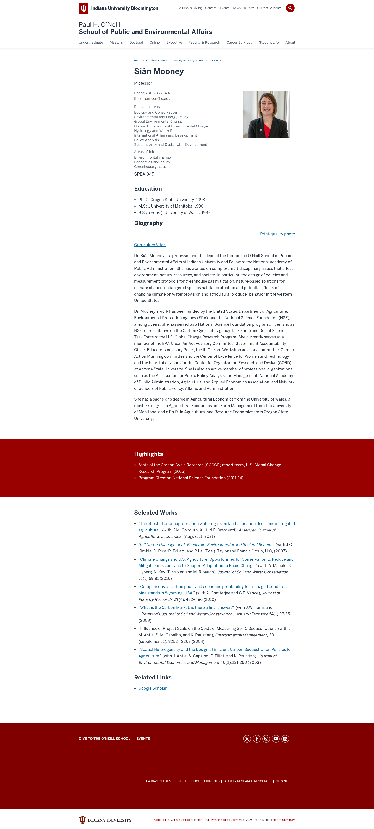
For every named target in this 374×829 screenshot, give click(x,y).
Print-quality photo (277, 234)
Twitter (247, 739)
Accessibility (161, 820)
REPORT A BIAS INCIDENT (154, 781)
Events (143, 738)
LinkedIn (285, 739)
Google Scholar (153, 688)
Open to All (202, 820)
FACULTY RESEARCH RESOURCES (247, 781)
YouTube (276, 739)
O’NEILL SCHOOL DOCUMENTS (197, 781)
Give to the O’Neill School (104, 738)
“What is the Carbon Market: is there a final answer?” (187, 607)
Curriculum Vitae (150, 244)
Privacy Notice (220, 820)
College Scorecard (182, 820)
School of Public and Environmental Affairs (145, 28)
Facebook (257, 739)
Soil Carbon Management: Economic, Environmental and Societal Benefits (206, 544)
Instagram (266, 739)
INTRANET (282, 781)
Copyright (237, 820)
